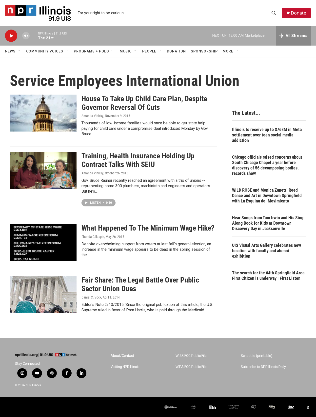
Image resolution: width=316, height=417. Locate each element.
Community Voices (44, 51)
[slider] (34, 35)
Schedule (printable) (256, 356)
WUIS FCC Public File (191, 356)
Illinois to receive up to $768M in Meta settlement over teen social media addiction (267, 135)
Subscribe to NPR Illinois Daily (263, 367)
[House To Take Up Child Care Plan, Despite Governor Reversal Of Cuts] (43, 113)
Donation (176, 51)
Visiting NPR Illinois (125, 367)
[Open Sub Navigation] (19, 51)
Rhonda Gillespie (92, 237)
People (149, 51)
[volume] (26, 35)
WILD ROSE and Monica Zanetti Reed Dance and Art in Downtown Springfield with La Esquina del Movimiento (267, 195)
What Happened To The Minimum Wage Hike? (147, 228)
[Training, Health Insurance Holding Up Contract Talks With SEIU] (43, 170)
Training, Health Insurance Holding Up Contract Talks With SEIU (138, 160)
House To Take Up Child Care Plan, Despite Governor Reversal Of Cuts (144, 103)
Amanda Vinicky (92, 116)
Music (126, 51)
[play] (11, 36)
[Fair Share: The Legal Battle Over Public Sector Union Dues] (43, 294)
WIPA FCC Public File (191, 367)
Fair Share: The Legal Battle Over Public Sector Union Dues (140, 284)
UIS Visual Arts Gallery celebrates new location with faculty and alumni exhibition (266, 251)
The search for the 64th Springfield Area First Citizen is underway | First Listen (268, 275)
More (228, 51)
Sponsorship (204, 51)
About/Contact (122, 356)
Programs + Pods (91, 51)
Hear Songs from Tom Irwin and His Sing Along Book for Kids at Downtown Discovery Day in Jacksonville (267, 223)
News (10, 51)
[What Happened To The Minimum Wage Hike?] (43, 242)
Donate (298, 13)
